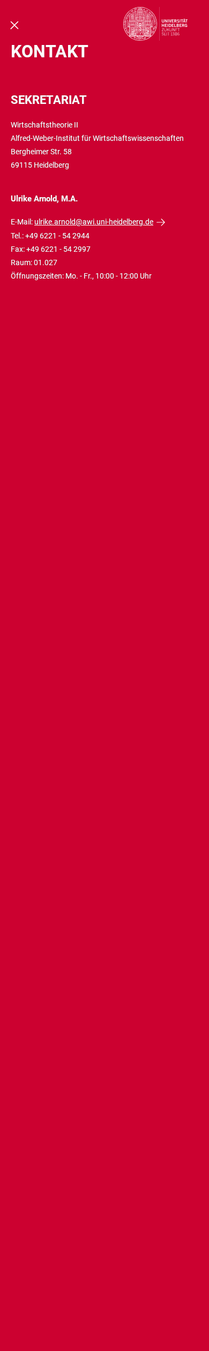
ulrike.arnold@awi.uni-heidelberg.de (93, 221)
